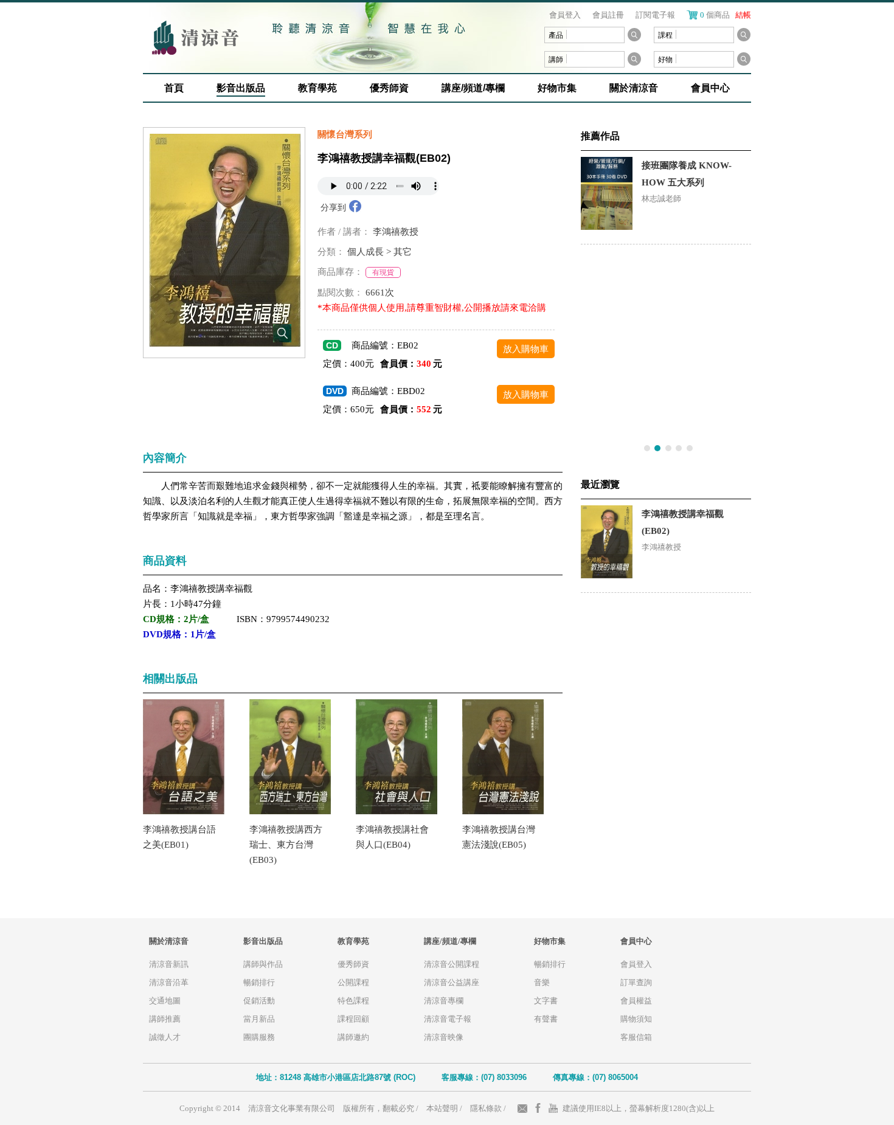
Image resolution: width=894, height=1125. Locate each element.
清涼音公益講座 (451, 982)
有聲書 (546, 1018)
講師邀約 (353, 1037)
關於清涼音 (633, 88)
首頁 (174, 88)
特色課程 (353, 1000)
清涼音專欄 (443, 1000)
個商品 (725, 14)
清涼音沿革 (169, 982)
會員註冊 (608, 14)
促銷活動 (259, 1000)
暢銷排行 (259, 982)
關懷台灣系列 (344, 134)
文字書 (546, 1000)
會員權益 (636, 1000)
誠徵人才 (165, 1037)
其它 (402, 252)
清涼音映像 (443, 1037)
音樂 (542, 982)
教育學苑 (317, 88)
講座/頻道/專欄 (473, 88)
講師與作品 (263, 964)
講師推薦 (165, 1018)
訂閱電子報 (655, 14)
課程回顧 (353, 1018)
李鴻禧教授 (395, 232)
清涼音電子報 (447, 1018)
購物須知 (636, 1018)
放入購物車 (526, 349)
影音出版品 (241, 88)
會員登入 (565, 14)
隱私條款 (486, 1108)
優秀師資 (389, 88)
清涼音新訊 (169, 964)
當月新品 (259, 1018)
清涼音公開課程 (451, 964)
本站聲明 (442, 1108)
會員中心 (710, 88)
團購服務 (259, 1037)
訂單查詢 (636, 982)
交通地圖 (165, 1000)
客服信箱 (636, 1037)
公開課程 (353, 982)
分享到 (333, 207)
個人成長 (365, 252)
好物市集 (557, 88)
